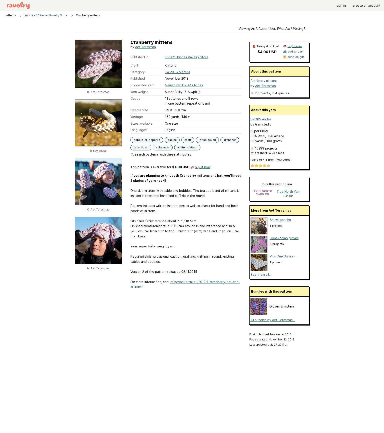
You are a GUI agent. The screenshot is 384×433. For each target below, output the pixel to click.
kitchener (230, 140)
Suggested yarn (142, 85)
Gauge (135, 98)
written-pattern (187, 147)
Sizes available (141, 123)
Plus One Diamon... (283, 256)
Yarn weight (139, 92)
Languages (138, 130)
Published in (139, 57)
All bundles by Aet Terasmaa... (272, 320)
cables (172, 140)
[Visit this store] (263, 193)
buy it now (202, 167)
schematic (163, 147)
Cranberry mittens (263, 81)
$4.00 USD (267, 52)
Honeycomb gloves (284, 238)
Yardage (136, 117)
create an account (366, 5)
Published (137, 78)
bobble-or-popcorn (147, 140)
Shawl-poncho (280, 220)
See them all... (261, 274)
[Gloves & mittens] (258, 314)
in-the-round (207, 140)
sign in (341, 5)
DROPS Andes (260, 119)
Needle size (139, 110)
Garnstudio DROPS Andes (184, 85)
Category (137, 72)
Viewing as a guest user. (272, 28)
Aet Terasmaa (145, 47)
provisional (141, 147)
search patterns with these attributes (162, 154)
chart (187, 140)
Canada (288, 196)
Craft (134, 65)
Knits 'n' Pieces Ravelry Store (47, 15)
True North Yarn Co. (288, 192)
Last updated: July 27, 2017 (268, 344)
